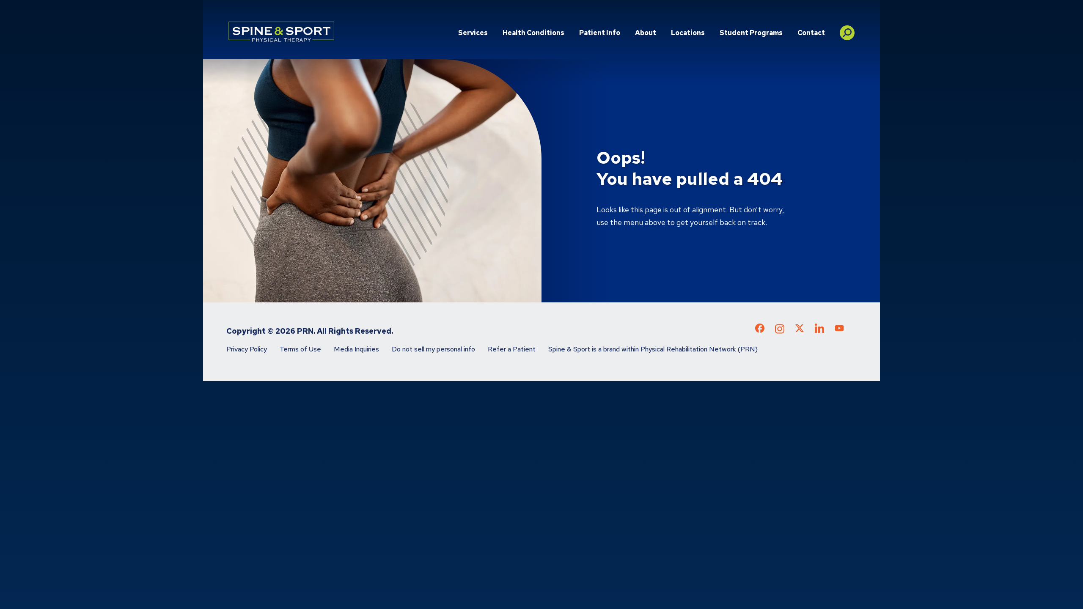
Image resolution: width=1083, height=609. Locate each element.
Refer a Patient (512, 349)
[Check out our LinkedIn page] (819, 331)
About (645, 32)
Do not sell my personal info (433, 349)
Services (473, 32)
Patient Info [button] (599, 32)
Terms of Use (300, 349)
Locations (688, 32)
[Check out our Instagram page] (779, 331)
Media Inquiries (356, 349)
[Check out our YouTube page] (839, 329)
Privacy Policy (246, 349)
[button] (847, 29)
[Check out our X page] (799, 329)
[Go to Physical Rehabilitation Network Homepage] (281, 31)
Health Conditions (533, 32)
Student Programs (751, 32)
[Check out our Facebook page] (759, 329)
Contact (811, 32)
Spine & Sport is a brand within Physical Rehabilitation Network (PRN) (653, 349)
